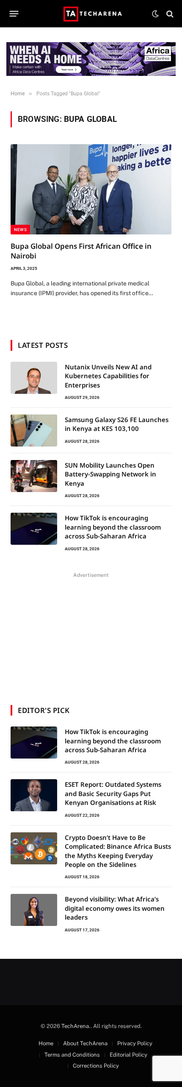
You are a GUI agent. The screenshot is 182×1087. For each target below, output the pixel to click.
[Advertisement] (91, 633)
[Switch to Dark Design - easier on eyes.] (155, 14)
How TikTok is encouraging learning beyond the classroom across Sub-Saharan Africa (113, 527)
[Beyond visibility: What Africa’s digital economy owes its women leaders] (34, 910)
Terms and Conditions (72, 1055)
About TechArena (85, 1043)
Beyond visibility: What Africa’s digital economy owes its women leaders (115, 908)
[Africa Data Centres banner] (91, 59)
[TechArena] (91, 13)
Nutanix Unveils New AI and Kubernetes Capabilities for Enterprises (108, 376)
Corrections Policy (96, 1066)
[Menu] (14, 14)
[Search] (169, 13)
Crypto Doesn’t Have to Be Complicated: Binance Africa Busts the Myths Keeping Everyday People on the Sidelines (118, 851)
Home (46, 1043)
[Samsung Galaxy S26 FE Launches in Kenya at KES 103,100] (34, 430)
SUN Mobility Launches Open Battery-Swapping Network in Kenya (110, 474)
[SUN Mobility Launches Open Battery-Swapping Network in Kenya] (34, 476)
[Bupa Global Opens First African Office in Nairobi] (91, 189)
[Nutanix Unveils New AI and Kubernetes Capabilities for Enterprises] (34, 378)
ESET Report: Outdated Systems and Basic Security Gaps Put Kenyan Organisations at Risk (113, 793)
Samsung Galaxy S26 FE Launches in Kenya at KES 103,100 (116, 424)
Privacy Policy (134, 1043)
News (20, 229)
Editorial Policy (128, 1055)
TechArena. (76, 1026)
